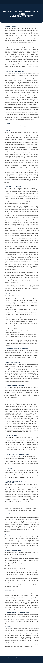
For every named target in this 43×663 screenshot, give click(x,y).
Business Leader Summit (21, 657)
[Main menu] (39, 2)
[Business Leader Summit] (5, 2)
